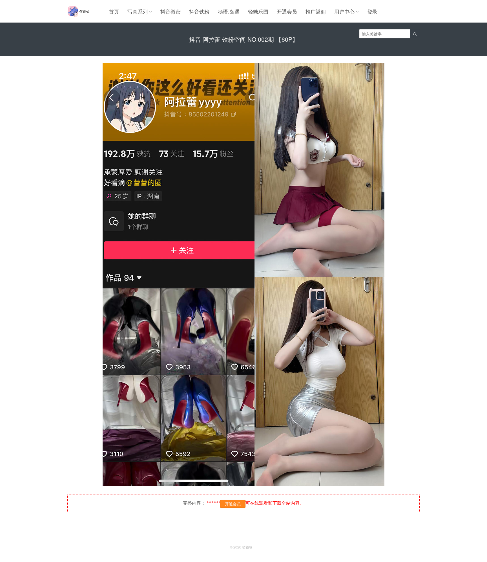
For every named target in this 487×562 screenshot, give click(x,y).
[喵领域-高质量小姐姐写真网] (78, 11)
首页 (114, 11)
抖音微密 (170, 11)
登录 (372, 11)
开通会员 (287, 11)
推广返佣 (316, 11)
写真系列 (137, 11)
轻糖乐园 (258, 11)
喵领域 (247, 547)
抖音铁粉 (199, 11)
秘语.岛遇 (229, 11)
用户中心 (344, 11)
